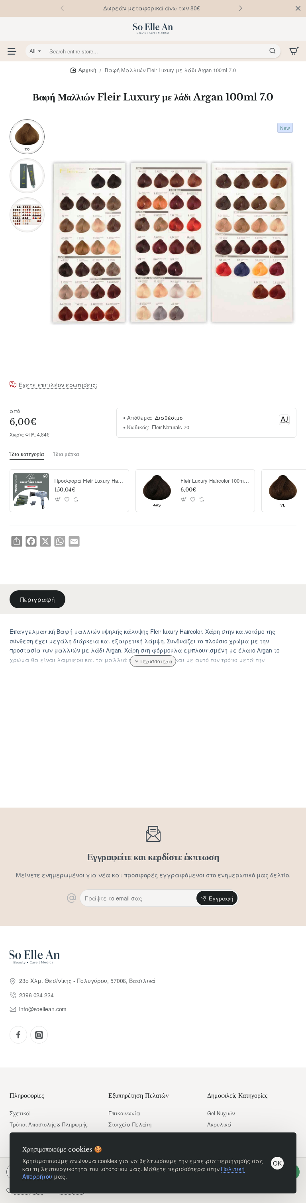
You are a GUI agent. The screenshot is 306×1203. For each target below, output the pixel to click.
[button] (241, 8)
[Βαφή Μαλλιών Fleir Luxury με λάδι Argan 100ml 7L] (283, 491)
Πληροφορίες (27, 1095)
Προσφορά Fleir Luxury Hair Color (89, 481)
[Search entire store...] (272, 51)
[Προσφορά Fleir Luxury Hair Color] (31, 491)
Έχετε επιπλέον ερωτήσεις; (58, 385)
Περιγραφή (37, 599)
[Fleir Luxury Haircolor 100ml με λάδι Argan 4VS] (157, 491)
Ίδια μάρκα (66, 454)
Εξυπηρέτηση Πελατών (138, 1095)
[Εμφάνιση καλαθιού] (294, 51)
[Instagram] (39, 1035)
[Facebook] (18, 1035)
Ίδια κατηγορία (27, 454)
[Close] (298, 8)
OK (277, 1163)
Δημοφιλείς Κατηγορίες (237, 1095)
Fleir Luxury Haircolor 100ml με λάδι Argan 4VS (214, 481)
